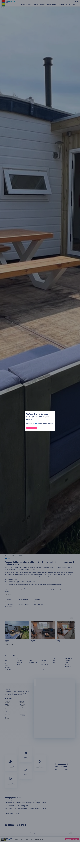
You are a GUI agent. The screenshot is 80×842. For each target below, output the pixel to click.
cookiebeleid (42, 421)
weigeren (37, 423)
